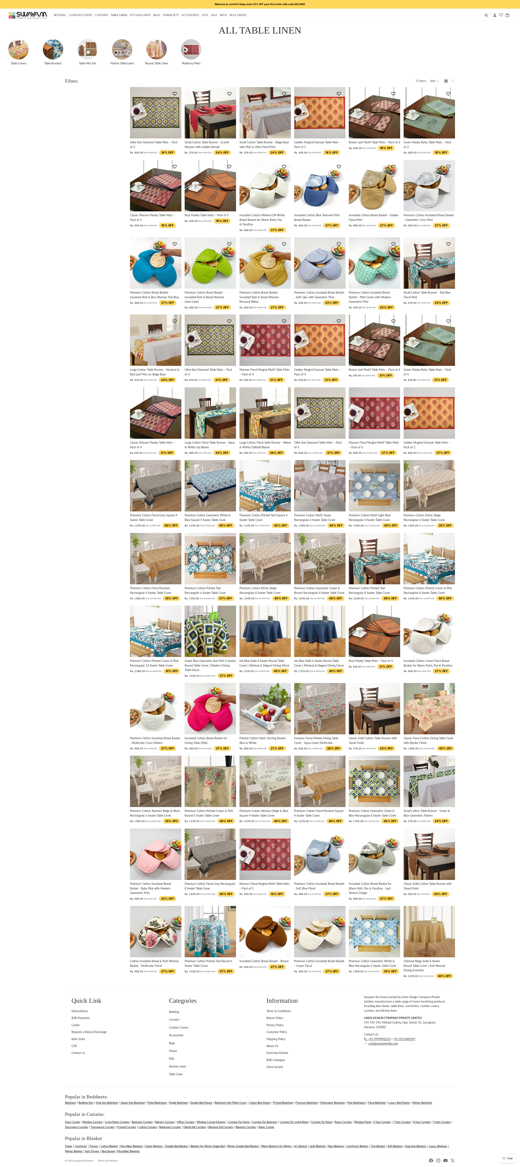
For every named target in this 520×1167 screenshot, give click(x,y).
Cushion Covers (178, 1027)
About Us (272, 1046)
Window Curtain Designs (211, 1122)
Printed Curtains (126, 1127)
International (80, 1011)
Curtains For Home (239, 1122)
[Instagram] (438, 1160)
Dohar (68, 1146)
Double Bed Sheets (201, 1102)
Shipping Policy (275, 1039)
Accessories (176, 1035)
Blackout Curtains (246, 1127)
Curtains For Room (321, 1122)
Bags (172, 1043)
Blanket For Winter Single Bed (208, 1146)
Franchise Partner (277, 1053)
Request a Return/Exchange (89, 1032)
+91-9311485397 (404, 1039)
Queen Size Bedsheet (132, 1102)
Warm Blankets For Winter (276, 1146)
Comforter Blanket (357, 1146)
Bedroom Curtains (142, 1122)
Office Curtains (185, 1122)
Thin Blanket (378, 1146)
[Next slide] (285, 185)
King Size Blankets (415, 1146)
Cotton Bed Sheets (260, 1102)
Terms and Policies (108, 1160)
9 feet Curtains (442, 1122)
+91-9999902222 (379, 1039)
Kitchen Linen (177, 1066)
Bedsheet (70, 1102)
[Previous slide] (245, 185)
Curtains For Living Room (294, 1122)
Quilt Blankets (318, 1146)
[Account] (494, 15)
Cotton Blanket (109, 1146)
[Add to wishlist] (175, 94)
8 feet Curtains (422, 1122)
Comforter (81, 1146)
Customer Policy (276, 1032)
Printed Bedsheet (283, 1102)
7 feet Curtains (402, 1122)
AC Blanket (300, 1146)
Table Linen (176, 1074)
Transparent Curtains (103, 1127)
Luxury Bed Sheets (399, 1102)
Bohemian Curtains (170, 1127)
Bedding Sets (85, 1102)
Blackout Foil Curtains (220, 1127)
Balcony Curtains (164, 1122)
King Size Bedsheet (107, 1102)
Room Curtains (343, 1122)
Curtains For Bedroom (264, 1122)
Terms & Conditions (278, 1011)
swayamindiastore (83, 1160)
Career (76, 1025)
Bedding (174, 1012)
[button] (434, 81)
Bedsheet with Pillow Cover (231, 1102)
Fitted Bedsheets (157, 1102)
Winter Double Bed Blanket (243, 1146)
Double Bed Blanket (176, 1146)
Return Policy (274, 1018)
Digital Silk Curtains (194, 1127)
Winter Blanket (73, 1151)
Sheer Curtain (266, 1127)
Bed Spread (108, 1151)
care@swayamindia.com (383, 1043)
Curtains (174, 1019)
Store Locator (274, 1067)
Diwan (173, 1050)
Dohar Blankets (154, 1146)
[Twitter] (452, 1160)
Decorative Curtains (76, 1127)
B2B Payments (81, 1018)
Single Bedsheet (178, 1102)
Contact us (78, 1053)
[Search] (486, 15)
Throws (93, 1146)
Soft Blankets (395, 1146)
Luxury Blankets (438, 1146)
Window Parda (362, 1122)
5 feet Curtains (382, 1122)
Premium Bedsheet (307, 1102)
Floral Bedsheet (377, 1102)
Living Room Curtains (117, 1122)
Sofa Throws (92, 1151)
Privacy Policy (275, 1025)
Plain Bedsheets (356, 1102)
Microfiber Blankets (131, 1146)
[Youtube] (445, 1160)
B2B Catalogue (275, 1060)
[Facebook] (431, 1160)
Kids (171, 1058)
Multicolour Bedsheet (332, 1102)
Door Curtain (72, 1122)
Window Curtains (92, 1122)
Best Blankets (336, 1146)
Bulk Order (78, 1039)
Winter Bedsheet (422, 1102)
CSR (74, 1046)
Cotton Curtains (148, 1127)
